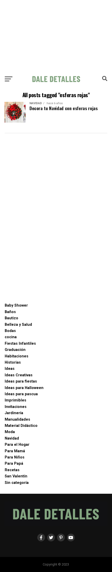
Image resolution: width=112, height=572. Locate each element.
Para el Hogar (17, 444)
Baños (10, 312)
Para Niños (14, 457)
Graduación (15, 350)
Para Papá (14, 463)
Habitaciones (16, 356)
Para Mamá (15, 451)
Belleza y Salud (18, 324)
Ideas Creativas (19, 375)
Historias (13, 362)
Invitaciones (16, 407)
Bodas (10, 331)
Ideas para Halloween (24, 388)
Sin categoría (17, 483)
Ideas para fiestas (21, 381)
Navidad (12, 438)
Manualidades (17, 419)
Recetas (12, 470)
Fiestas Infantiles (20, 343)
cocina (11, 337)
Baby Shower (16, 305)
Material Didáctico (21, 425)
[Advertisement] (56, 36)
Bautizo (11, 318)
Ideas (10, 368)
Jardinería (14, 413)
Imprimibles (15, 400)
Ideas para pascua (21, 394)
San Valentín (16, 476)
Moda (10, 432)
